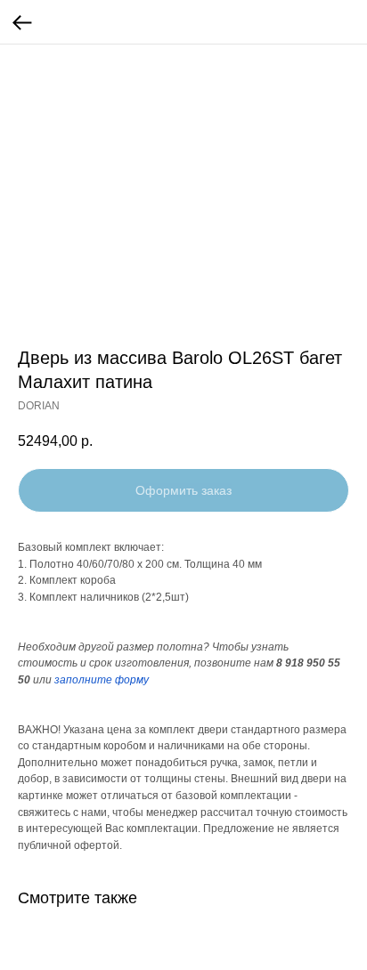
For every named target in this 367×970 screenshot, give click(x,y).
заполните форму (101, 680)
